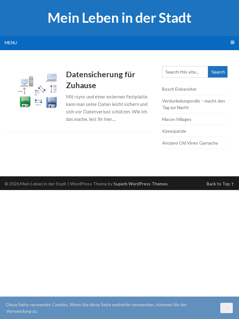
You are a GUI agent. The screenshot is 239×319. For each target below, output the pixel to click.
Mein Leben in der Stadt (119, 17)
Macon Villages (176, 119)
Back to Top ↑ (220, 183)
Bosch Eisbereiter (179, 89)
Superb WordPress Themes (141, 183)
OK (226, 308)
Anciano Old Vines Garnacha (190, 142)
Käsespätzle (174, 131)
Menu (11, 42)
